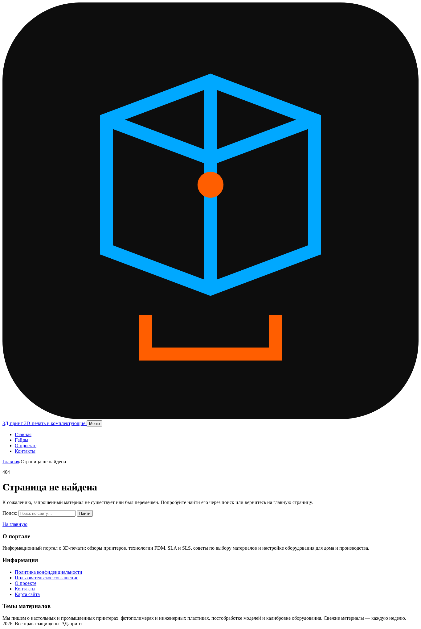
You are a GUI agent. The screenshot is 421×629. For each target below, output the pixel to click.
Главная (23, 434)
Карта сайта (27, 594)
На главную (14, 524)
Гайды (21, 440)
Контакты (25, 451)
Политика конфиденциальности (48, 572)
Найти (84, 513)
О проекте (25, 445)
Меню (94, 423)
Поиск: (9, 513)
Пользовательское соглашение (46, 577)
